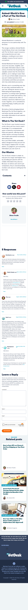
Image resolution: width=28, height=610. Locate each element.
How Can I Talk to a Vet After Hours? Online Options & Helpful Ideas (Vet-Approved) (13, 520)
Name (3, 409)
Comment (4, 389)
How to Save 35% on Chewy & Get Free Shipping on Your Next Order (13, 447)
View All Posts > (14, 219)
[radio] (8, 201)
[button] (9, 187)
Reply (3, 266)
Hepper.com (15, 285)
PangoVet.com (16, 282)
